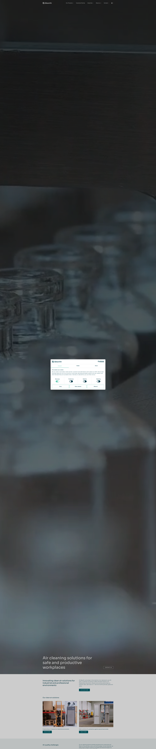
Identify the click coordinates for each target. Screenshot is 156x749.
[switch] (71, 381)
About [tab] (96, 365)
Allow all (95, 386)
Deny (60, 386)
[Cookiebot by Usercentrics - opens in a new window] (98, 362)
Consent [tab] (60, 365)
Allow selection (78, 386)
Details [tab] (78, 365)
